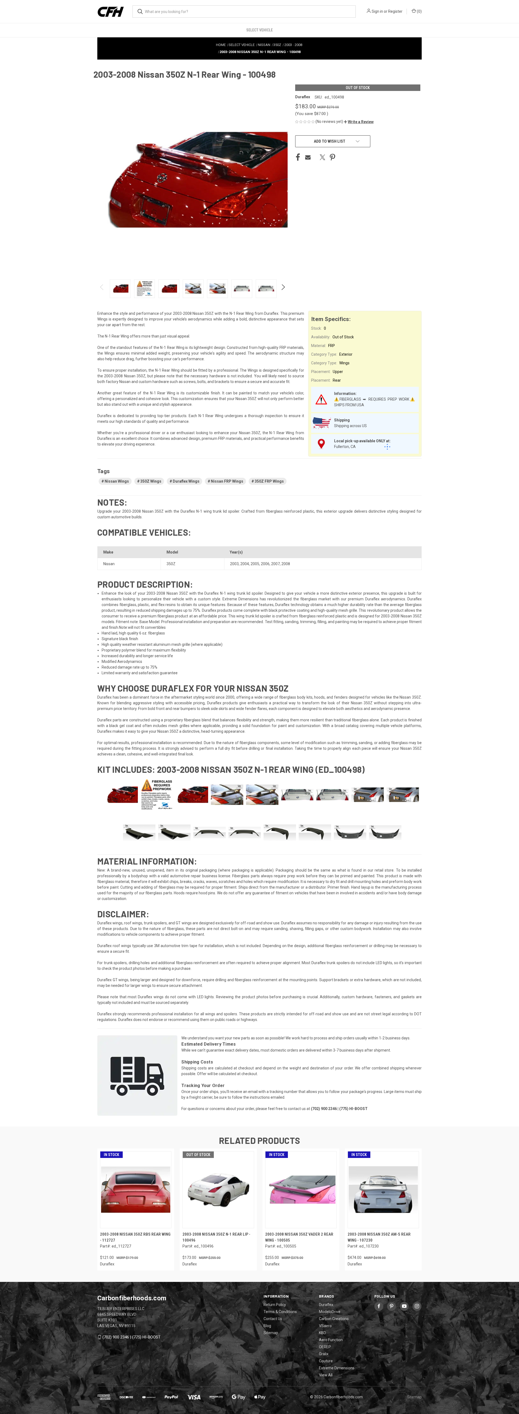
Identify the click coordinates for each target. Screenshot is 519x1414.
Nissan (109, 564)
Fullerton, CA (345, 446)
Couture (326, 1361)
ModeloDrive (329, 1312)
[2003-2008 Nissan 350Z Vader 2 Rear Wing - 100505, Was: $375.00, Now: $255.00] (300, 1189)
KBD (322, 1333)
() (419, 11)
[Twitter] (322, 157)
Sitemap (271, 1333)
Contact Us (273, 1319)
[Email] (308, 157)
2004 (244, 564)
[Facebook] (298, 157)
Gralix (323, 1354)
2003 (234, 564)
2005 (255, 564)
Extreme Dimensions (336, 1368)
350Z (171, 564)
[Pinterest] (332, 157)
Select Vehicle (259, 30)
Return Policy (275, 1304)
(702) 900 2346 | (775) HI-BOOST (131, 1337)
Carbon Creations (334, 1319)
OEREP (325, 1347)
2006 (265, 564)
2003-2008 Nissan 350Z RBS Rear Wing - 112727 (135, 1237)
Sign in (377, 11)
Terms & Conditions (280, 1312)
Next (283, 289)
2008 (285, 564)
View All (325, 1375)
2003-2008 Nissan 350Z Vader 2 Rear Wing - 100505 (299, 1237)
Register (395, 11)
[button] (359, 122)
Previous (102, 289)
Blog (267, 1326)
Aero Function (331, 1340)
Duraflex (326, 1304)
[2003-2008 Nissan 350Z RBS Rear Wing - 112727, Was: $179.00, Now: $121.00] (135, 1189)
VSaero (325, 1326)
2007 (275, 564)
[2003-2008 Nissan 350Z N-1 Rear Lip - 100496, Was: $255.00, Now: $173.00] (218, 1189)
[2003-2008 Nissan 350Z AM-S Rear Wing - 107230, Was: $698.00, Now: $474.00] (383, 1189)
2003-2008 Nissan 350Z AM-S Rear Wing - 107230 (379, 1237)
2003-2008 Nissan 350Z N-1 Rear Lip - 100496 (216, 1237)
